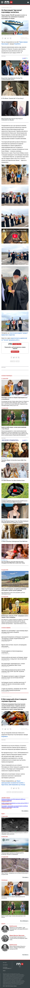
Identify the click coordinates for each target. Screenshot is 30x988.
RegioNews (17, 44)
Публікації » (4, 880)
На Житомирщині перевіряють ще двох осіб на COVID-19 (14, 803)
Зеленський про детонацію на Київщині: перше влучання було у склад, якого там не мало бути (14, 658)
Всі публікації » (24, 921)
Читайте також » (5, 797)
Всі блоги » (25, 954)
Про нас (5, 962)
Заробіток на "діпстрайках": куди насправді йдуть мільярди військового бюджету (14, 631)
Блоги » (3, 923)
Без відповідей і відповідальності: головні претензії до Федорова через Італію (13, 664)
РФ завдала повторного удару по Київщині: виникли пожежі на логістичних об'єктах (13, 676)
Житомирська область (17, 792)
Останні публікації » (7, 375)
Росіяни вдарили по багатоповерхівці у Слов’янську (12, 651)
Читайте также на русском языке (25, 38)
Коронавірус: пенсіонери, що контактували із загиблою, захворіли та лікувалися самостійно (14, 806)
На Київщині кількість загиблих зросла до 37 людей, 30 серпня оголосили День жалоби (13, 683)
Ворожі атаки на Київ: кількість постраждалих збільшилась (14, 645)
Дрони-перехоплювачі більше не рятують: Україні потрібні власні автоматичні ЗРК (17, 948)
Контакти (5, 964)
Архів (4, 970)
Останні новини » (6, 627)
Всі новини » (25, 811)
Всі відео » (26, 877)
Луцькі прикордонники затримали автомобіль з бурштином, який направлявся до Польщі (13, 782)
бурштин (9, 792)
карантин (12, 361)
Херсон (17, 361)
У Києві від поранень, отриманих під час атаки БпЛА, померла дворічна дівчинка (14, 689)
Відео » (3, 813)
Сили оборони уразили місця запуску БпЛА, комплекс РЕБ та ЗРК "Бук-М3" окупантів (13, 670)
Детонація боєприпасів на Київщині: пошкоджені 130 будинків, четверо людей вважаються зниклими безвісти (14, 638)
